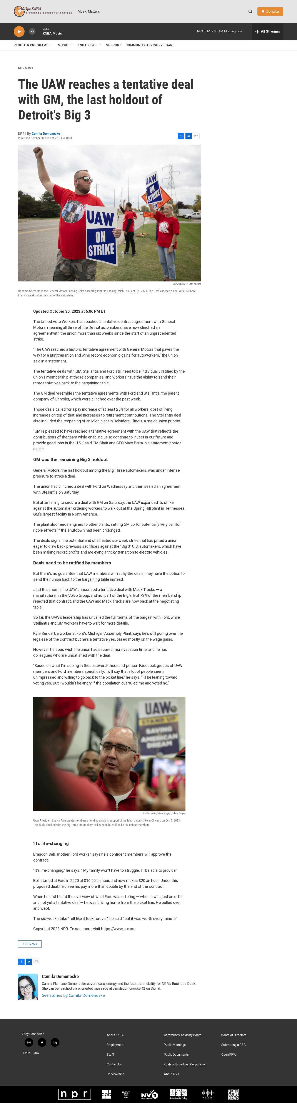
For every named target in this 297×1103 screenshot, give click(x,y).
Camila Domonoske (46, 133)
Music (63, 45)
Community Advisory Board (150, 45)
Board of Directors (233, 1035)
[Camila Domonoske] (28, 987)
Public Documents (176, 1054)
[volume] (32, 31)
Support (113, 45)
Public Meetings (175, 1045)
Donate (272, 11)
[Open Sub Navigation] (51, 45)
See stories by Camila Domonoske (73, 995)
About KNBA (115, 1035)
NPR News (25, 68)
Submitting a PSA (233, 1045)
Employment (115, 1045)
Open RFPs (228, 1054)
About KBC (171, 1074)
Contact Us (114, 1064)
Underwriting (115, 1074)
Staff (110, 1054)
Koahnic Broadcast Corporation (185, 1064)
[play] (19, 31)
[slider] (39, 31)
